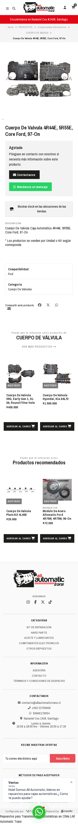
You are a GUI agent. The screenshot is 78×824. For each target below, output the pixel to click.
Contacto (39, 675)
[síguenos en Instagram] (28, 602)
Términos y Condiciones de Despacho (39, 681)
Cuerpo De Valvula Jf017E (55, 397)
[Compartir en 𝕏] (48, 305)
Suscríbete (63, 758)
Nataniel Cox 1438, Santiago (41, 718)
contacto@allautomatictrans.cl (41, 702)
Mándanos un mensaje (31, 187)
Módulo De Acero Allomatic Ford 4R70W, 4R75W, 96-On (20, 515)
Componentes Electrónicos (51, 27)
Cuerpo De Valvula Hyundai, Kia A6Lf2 (19, 397)
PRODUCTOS (25, 27)
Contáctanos (25, 175)
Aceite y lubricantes (39, 637)
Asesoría (39, 670)
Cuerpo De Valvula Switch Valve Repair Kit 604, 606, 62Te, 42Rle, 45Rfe (56, 517)
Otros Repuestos (39, 648)
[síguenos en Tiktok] (50, 602)
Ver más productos (37, 346)
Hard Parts (39, 632)
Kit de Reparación (39, 627)
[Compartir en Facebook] (40, 305)
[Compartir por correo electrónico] (9, 308)
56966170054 (41, 713)
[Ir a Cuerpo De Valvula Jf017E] (57, 373)
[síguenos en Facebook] (35, 602)
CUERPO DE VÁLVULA (37, 32)
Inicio (11, 27)
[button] (21, 426)
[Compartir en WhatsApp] (56, 305)
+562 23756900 (41, 707)
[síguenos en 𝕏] (42, 602)
